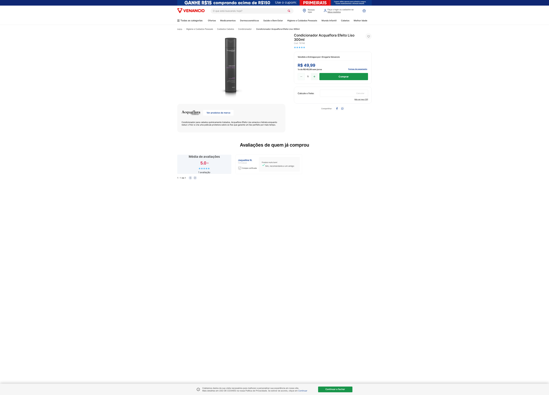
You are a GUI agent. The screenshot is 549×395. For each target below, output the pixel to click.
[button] (231, 66)
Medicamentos (228, 20)
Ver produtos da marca (218, 112)
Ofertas (212, 20)
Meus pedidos (334, 12)
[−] (301, 76)
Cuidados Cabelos (225, 29)
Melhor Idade (360, 20)
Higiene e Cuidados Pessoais (302, 20)
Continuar (302, 390)
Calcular (360, 93)
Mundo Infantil (329, 20)
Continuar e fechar (335, 389)
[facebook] (337, 108)
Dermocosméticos (249, 20)
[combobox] (252, 11)
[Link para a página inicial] (179, 29)
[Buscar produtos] (289, 11)
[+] (314, 76)
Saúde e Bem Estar (273, 20)
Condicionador (245, 29)
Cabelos (345, 20)
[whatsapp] (342, 108)
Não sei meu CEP (361, 99)
